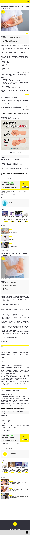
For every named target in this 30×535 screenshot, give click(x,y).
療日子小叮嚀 (5, 291)
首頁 (1, 250)
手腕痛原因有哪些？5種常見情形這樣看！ (9, 282)
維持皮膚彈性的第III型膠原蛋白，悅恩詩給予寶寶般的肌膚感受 (25, 219)
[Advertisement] (15, 509)
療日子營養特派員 (7, 278)
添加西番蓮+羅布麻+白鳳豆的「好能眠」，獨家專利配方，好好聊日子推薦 (5, 219)
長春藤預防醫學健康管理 (25, 72)
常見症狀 (7, 250)
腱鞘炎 (4, 287)
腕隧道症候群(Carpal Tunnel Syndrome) (10, 289)
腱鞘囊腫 (4, 288)
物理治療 (8, 197)
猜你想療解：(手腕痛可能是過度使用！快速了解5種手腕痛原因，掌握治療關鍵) (14, 113)
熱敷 (11, 197)
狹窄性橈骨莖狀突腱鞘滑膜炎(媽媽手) (9, 285)
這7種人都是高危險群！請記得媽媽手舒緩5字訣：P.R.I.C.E (12, 37)
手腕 (3, 448)
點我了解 (6, 221)
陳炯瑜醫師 (9, 191)
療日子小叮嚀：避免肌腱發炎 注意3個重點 (10, 41)
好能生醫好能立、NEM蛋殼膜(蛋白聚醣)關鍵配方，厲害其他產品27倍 (11, 219)
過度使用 (4, 284)
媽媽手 (4, 197)
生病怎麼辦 (3, 250)
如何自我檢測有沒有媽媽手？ (8, 40)
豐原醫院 (27, 109)
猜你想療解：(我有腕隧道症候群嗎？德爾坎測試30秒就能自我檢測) (12, 408)
